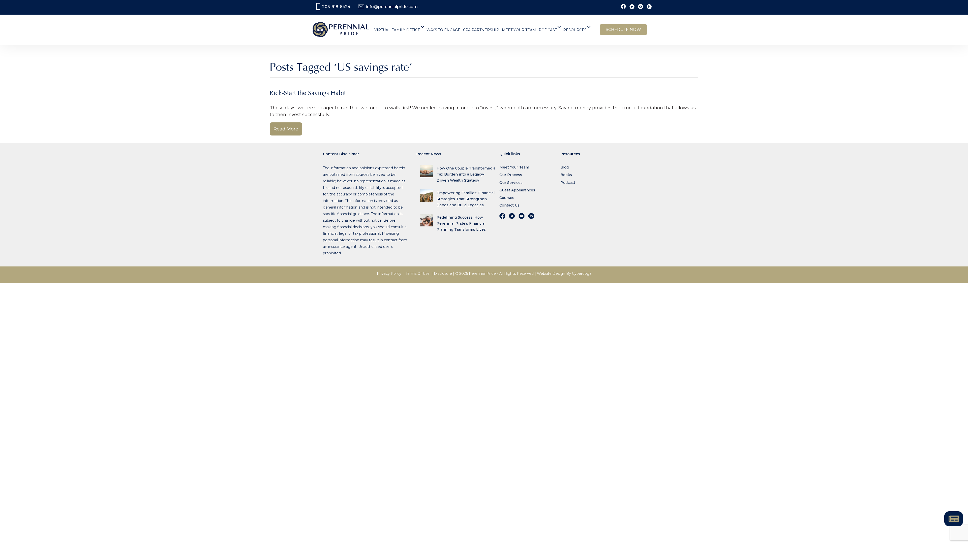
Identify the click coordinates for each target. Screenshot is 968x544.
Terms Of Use (418, 273)
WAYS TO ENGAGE (443, 30)
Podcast (567, 182)
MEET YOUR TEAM (519, 30)
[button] (422, 27)
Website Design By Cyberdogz (564, 273)
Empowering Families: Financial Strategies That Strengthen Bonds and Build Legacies (466, 199)
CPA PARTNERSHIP (481, 30)
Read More (286, 129)
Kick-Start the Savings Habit (308, 93)
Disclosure (443, 273)
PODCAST (548, 30)
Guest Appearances (517, 190)
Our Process (510, 175)
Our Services (511, 182)
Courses (506, 197)
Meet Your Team (514, 167)
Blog (564, 167)
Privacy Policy (389, 273)
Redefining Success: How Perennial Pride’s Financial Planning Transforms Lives (461, 223)
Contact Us (509, 205)
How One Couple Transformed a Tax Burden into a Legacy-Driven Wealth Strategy (466, 174)
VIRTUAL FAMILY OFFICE (397, 30)
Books (566, 175)
